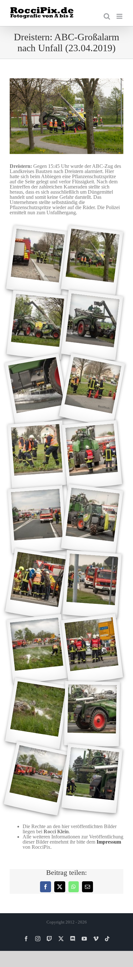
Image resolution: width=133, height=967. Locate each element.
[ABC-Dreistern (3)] (37, 325)
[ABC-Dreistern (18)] (92, 778)
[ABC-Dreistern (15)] (37, 714)
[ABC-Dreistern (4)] (92, 325)
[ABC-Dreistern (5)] (37, 390)
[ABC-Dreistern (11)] (37, 584)
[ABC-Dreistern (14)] (92, 649)
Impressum (109, 842)
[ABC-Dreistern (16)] (92, 714)
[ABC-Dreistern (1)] (37, 260)
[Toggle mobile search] (107, 16)
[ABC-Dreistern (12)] (92, 584)
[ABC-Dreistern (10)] (92, 519)
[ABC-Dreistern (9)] (37, 519)
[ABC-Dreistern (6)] (92, 390)
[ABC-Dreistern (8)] (92, 454)
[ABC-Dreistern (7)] (37, 455)
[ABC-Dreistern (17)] (37, 778)
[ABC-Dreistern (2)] (92, 260)
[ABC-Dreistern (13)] (37, 649)
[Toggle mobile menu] (120, 16)
